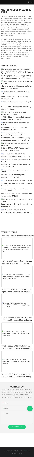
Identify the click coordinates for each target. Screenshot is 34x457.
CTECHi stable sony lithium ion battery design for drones (16, 108)
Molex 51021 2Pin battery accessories (15, 156)
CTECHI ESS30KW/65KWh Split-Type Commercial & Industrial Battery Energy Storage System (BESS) (16, 347)
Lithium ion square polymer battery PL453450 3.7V (14, 97)
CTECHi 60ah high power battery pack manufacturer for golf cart (16, 118)
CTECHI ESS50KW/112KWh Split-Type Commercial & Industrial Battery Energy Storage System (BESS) (16, 375)
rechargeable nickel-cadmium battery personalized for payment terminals (15, 139)
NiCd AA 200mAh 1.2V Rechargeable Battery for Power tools (15, 149)
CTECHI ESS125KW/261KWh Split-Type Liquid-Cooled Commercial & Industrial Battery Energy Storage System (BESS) (16, 290)
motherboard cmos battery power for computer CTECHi (15, 165)
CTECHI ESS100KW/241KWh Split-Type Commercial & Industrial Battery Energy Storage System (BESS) (16, 319)
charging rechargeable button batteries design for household (16, 87)
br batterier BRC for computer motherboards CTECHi (12, 176)
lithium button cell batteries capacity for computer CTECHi (16, 205)
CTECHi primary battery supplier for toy (16, 212)
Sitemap (26, 451)
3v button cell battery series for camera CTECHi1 (16, 184)
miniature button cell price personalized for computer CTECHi (16, 195)
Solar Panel (5, 235)
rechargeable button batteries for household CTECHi (14, 128)
